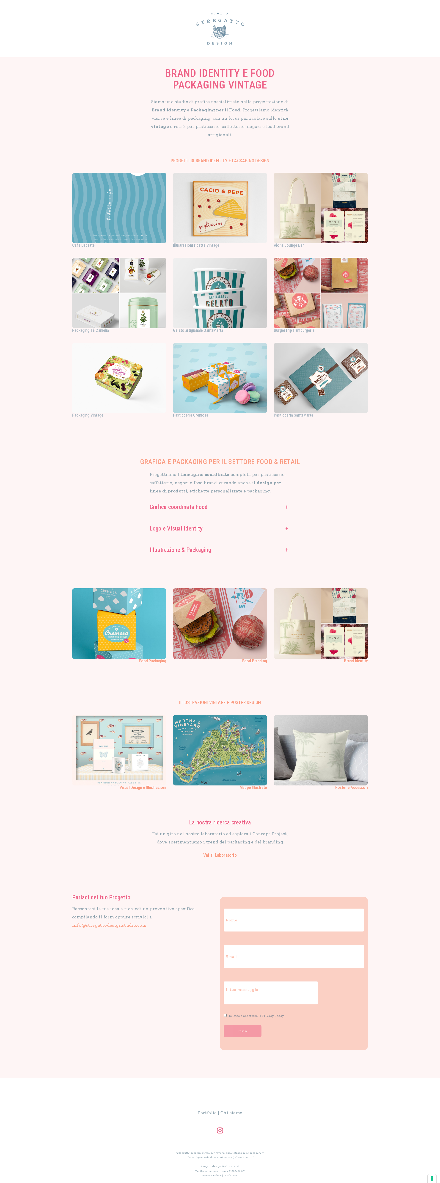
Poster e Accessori (351, 787)
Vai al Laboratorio (220, 855)
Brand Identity (356, 660)
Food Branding (254, 660)
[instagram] (220, 1130)
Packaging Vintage (87, 415)
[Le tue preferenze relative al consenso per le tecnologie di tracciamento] (432, 1178)
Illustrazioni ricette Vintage (196, 245)
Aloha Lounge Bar (289, 245)
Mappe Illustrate (253, 787)
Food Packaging (152, 660)
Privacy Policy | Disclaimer (220, 1175)
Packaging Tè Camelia (90, 330)
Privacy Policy (273, 1016)
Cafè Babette (83, 245)
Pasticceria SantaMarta (293, 415)
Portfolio (207, 1112)
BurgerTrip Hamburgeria (294, 330)
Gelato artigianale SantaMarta (198, 330)
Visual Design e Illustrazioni (143, 787)
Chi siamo (231, 1112)
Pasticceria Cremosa (190, 415)
